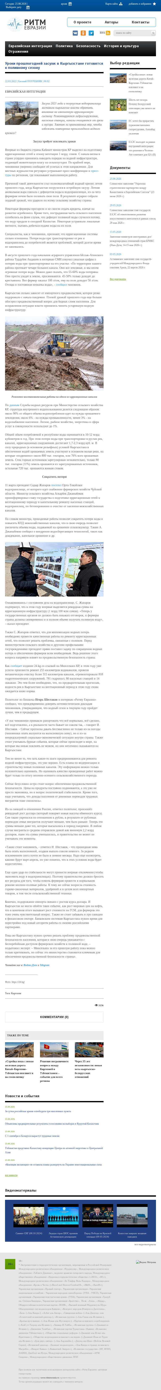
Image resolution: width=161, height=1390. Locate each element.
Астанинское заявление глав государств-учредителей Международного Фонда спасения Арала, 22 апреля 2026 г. (131, 263)
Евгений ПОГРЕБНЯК (30, 81)
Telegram (44, 965)
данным (14, 405)
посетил (56, 485)
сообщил (61, 284)
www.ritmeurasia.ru (49, 1377)
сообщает (16, 666)
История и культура (121, 46)
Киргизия (16, 993)
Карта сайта (111, 3)
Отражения (18, 51)
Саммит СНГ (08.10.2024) (29, 1233)
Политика (64, 46)
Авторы (111, 22)
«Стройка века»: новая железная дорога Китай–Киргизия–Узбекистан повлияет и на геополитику (19, 1069)
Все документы (118, 279)
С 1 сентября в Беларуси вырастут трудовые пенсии (32, 1135)
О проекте (82, 22)
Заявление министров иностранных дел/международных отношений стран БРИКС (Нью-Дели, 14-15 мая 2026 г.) (132, 241)
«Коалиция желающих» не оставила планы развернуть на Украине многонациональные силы (53, 1164)
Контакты (140, 22)
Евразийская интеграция (30, 46)
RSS (103, 32)
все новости (11, 1175)
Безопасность (88, 46)
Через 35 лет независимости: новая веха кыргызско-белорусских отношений (88, 1069)
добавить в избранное (140, 3)
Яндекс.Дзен (30, 965)
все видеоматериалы (145, 1244)
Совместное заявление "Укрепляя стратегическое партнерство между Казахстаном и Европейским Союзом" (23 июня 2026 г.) (132, 190)
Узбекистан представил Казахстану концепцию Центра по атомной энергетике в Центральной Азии (54, 1150)
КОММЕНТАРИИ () (54, 1017)
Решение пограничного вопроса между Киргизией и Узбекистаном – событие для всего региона (54, 1071)
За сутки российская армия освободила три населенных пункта (38, 1111)
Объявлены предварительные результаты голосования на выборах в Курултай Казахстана (52, 1123)
